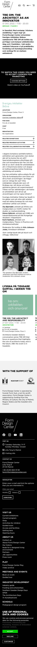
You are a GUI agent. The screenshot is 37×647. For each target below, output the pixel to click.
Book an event (8, 575)
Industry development (15, 582)
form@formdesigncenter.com (14, 472)
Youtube (15, 434)
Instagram (9, 434)
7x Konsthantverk (9, 598)
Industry (15, 492)
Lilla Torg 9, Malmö (13, 450)
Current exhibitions (10, 515)
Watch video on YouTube (17, 85)
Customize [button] (8, 641)
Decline (10, 636)
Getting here (7, 530)
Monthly (5, 492)
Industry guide (8, 585)
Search (24, 5)
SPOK (4, 593)
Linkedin (21, 434)
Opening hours (8, 533)
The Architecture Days (11, 595)
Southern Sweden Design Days (15, 590)
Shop (4, 520)
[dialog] (18, 627)
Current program (9, 518)
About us (7, 537)
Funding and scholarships (12, 588)
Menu (34, 5)
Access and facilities (10, 528)
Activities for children (11, 523)
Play (5, 562)
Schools (7, 602)
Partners (5, 552)
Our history (7, 545)
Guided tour (7, 577)
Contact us (6, 540)
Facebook (3, 434)
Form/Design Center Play (12, 565)
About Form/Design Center (13, 542)
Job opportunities (9, 555)
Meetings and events (14, 572)
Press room (7, 557)
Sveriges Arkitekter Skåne (11, 117)
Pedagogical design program (14, 605)
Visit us (6, 512)
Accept (10, 631)
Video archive (8, 568)
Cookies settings (18, 81)
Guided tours (7, 525)
